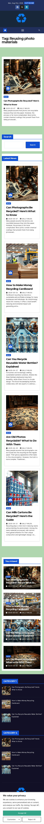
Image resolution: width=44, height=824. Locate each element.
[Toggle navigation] (22, 30)
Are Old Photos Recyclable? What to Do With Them (21, 440)
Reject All (31, 819)
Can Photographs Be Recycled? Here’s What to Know (20, 211)
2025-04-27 (13, 370)
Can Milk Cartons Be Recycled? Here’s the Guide (19, 516)
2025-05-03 (13, 292)
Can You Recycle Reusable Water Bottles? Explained (22, 363)
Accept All (22, 813)
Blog (6, 97)
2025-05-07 (11, 108)
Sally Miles (24, 108)
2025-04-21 (13, 523)
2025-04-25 (13, 448)
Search (7, 137)
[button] (39, 30)
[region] (22, 808)
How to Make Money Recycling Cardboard (17, 608)
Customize (11, 819)
